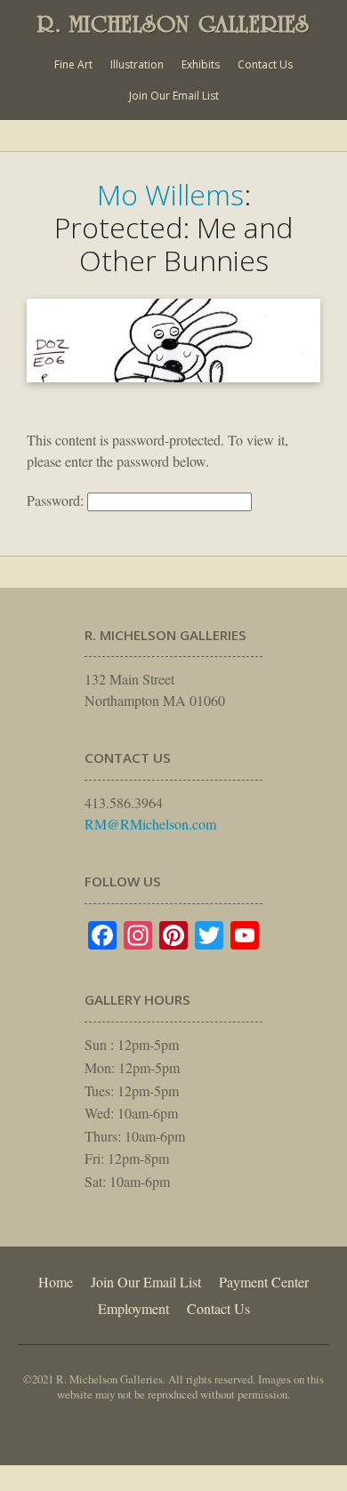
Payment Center (264, 1281)
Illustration (137, 64)
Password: (57, 500)
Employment (133, 1308)
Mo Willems (170, 194)
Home (55, 1281)
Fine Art (73, 64)
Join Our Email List (174, 95)
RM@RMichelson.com (150, 823)
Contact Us (265, 64)
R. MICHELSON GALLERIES (173, 24)
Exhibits (201, 64)
